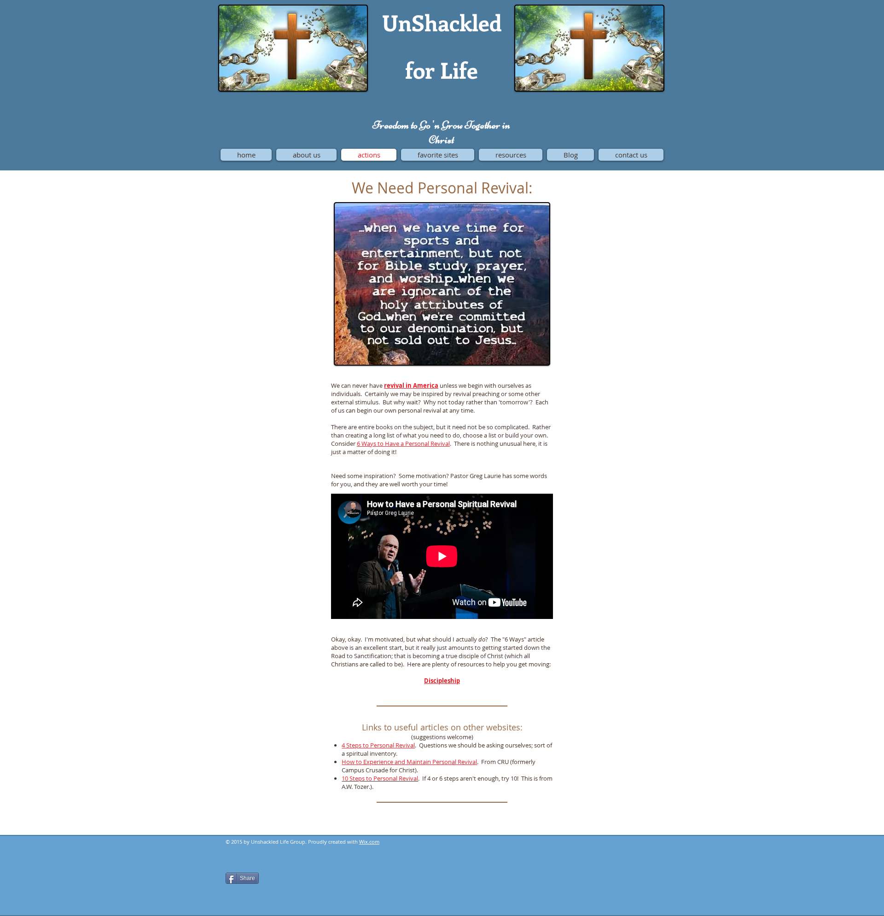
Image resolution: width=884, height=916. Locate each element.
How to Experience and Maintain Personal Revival (409, 762)
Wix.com (369, 841)
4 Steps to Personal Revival (378, 745)
